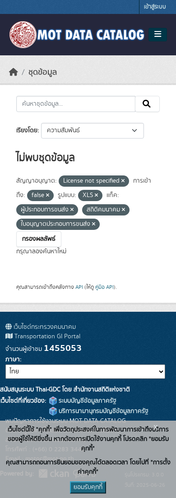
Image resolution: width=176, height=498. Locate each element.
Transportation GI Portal (46, 336)
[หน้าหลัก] (13, 72)
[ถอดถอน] (123, 181)
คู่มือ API (104, 287)
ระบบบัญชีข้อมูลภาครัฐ (86, 400)
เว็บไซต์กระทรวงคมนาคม (44, 327)
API (79, 287)
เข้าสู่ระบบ (155, 7)
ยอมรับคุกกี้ (88, 487)
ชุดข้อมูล (42, 72)
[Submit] (147, 104)
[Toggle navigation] (157, 34)
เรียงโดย (26, 130)
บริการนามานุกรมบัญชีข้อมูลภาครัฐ (102, 411)
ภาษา (12, 359)
